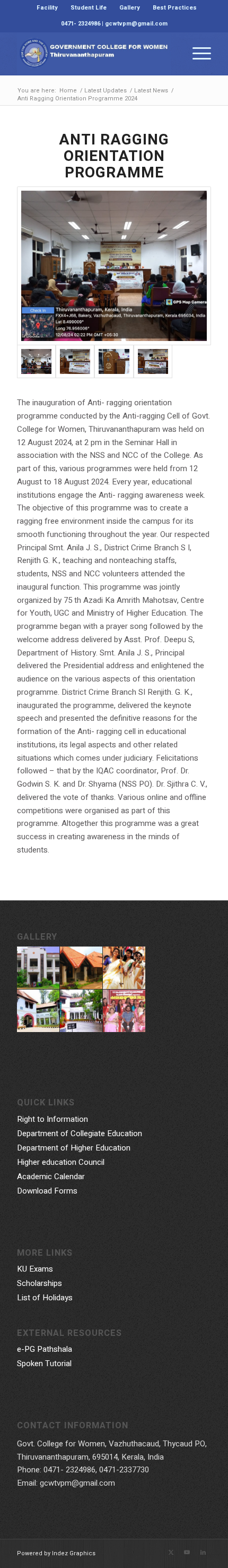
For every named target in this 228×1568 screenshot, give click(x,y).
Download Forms (47, 1191)
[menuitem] (47, 8)
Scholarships (39, 1283)
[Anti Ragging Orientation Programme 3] (113, 361)
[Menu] (196, 53)
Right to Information (52, 1119)
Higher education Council (60, 1162)
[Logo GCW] (94, 53)
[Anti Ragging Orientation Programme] (153, 361)
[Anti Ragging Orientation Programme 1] (75, 361)
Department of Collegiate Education (79, 1133)
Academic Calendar (51, 1176)
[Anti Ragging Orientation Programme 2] (114, 265)
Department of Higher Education (73, 1148)
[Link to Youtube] (187, 1553)
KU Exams (35, 1269)
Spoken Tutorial (44, 1363)
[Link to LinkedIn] (203, 1553)
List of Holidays (45, 1297)
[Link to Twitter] (171, 1553)
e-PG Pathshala (44, 1349)
